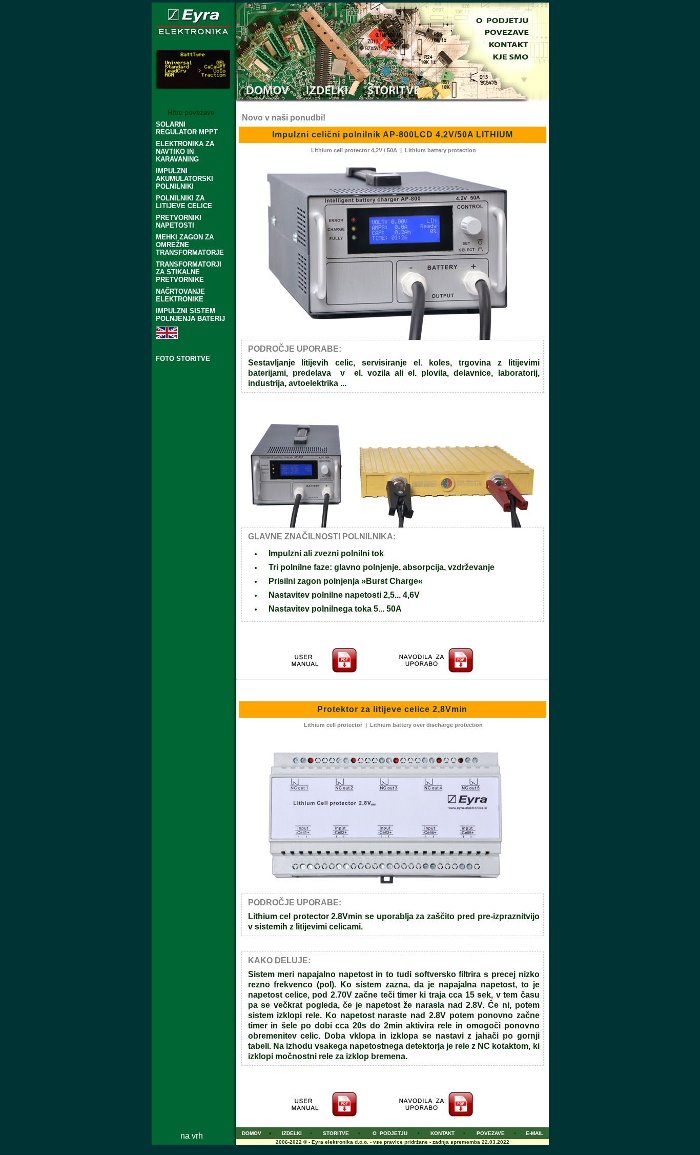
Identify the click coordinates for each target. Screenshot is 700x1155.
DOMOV (251, 1133)
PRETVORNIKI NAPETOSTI (178, 221)
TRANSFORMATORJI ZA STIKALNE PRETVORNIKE (188, 271)
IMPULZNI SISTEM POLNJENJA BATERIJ (190, 314)
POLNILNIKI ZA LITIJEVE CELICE (184, 202)
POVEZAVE (491, 1133)
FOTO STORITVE (183, 358)
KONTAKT (442, 1133)
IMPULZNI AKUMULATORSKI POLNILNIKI (184, 178)
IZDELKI (292, 1133)
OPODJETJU (390, 1133)
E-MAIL (534, 1133)
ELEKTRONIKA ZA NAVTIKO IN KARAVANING (185, 151)
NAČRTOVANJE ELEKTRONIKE (180, 295)
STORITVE (336, 1133)
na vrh (191, 1135)
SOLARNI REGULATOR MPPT (187, 128)
